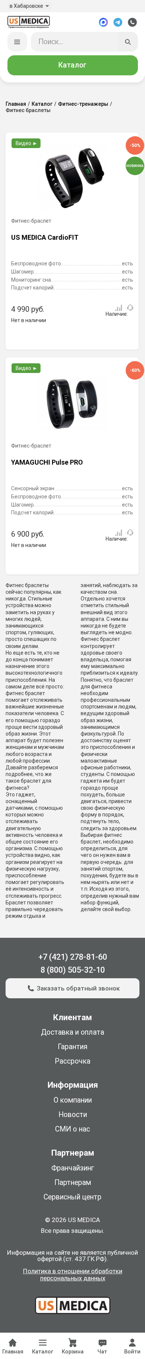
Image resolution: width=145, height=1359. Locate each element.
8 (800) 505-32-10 (73, 970)
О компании (73, 1100)
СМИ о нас (72, 1129)
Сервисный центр (73, 1197)
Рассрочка (72, 1061)
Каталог (72, 65)
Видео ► (27, 143)
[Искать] (128, 42)
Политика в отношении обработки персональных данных (72, 1275)
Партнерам (72, 1182)
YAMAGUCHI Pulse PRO (47, 462)
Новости (72, 1114)
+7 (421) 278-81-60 (72, 957)
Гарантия (73, 1046)
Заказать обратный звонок (78, 988)
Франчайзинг (72, 1168)
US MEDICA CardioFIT (44, 237)
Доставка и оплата (72, 1032)
